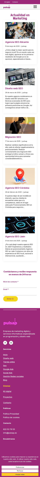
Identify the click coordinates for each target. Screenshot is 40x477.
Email (6, 289)
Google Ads (8, 369)
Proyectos (7, 397)
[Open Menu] (35, 6)
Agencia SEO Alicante (17, 42)
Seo (5, 366)
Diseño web (8, 358)
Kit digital (7, 391)
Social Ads (7, 373)
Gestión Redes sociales (13, 376)
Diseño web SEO (14, 88)
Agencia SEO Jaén (15, 236)
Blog (5, 380)
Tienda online (9, 362)
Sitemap (6, 386)
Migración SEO (13, 137)
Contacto (7, 403)
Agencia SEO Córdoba (17, 188)
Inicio (5, 355)
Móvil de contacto (10, 282)
